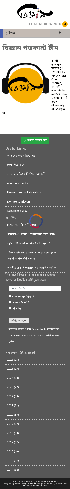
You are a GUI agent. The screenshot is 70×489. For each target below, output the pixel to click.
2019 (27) (13, 424)
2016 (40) (13, 451)
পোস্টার (16, 309)
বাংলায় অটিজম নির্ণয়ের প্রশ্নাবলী (26, 174)
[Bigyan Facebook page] (40, 24)
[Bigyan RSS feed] (50, 24)
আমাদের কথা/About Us (21, 156)
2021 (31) (13, 406)
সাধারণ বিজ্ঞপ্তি (20, 303)
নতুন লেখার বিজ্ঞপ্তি (23, 297)
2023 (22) (13, 387)
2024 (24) (13, 378)
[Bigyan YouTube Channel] (45, 24)
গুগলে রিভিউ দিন (36, 140)
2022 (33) (13, 396)
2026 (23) (13, 360)
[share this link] (59, 24)
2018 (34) (13, 433)
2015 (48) (13, 461)
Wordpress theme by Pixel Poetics (52, 483)
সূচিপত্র (10, 33)
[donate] (55, 24)
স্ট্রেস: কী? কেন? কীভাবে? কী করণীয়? (29, 243)
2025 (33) (13, 369)
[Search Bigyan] (65, 24)
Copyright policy (17, 211)
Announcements (17, 183)
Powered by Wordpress (36, 486)
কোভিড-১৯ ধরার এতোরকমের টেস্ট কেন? (31, 234)
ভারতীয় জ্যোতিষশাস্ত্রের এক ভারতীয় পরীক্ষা (32, 268)
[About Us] (30, 24)
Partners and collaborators (24, 193)
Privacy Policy (51, 481)
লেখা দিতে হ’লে (16, 165)
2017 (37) (13, 442)
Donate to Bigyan (18, 202)
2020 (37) (13, 415)
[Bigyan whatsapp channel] (35, 24)
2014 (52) (13, 470)
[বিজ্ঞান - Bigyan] (35, 11)
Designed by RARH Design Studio (18, 483)
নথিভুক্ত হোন (18, 321)
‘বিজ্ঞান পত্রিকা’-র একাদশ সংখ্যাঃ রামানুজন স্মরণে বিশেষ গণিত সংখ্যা (32, 256)
